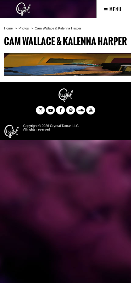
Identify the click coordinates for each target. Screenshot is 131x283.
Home (8, 28)
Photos (24, 28)
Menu (115, 9)
